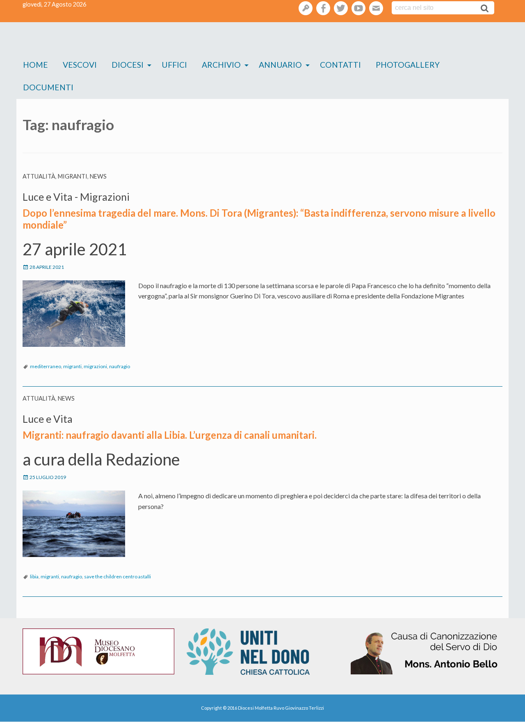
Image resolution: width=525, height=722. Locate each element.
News (98, 176)
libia (34, 576)
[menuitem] (35, 65)
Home (35, 64)
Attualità (39, 176)
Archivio (221, 64)
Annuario (280, 64)
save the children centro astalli (117, 576)
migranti (72, 366)
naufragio (119, 366)
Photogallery (408, 64)
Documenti (48, 87)
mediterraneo (45, 366)
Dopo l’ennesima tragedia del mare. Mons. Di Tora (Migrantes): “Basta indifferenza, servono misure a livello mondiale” (259, 219)
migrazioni (95, 366)
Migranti (72, 176)
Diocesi (128, 64)
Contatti (340, 64)
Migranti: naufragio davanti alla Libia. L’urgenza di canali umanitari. (170, 435)
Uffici (174, 64)
